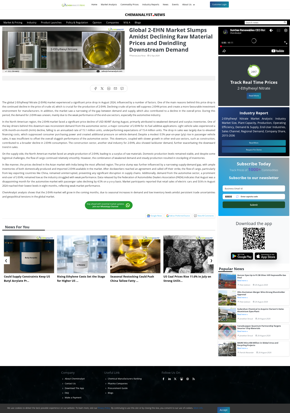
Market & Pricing (12, 22)
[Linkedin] (108, 88)
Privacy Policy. (104, 408)
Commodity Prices (130, 3)
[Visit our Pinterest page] (187, 378)
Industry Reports (150, 3)
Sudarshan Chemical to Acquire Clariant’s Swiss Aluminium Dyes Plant (260, 310)
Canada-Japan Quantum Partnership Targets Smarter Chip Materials (259, 327)
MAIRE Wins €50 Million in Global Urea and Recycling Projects (257, 344)
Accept (223, 410)
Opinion (97, 22)
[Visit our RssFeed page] (193, 378)
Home (94, 3)
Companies (112, 22)
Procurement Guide (117, 388)
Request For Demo (254, 149)
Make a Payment (72, 397)
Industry (31, 22)
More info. (198, 408)
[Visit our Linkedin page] (169, 378)
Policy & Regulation (77, 22)
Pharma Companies (117, 383)
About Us (187, 3)
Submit (254, 204)
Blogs (138, 22)
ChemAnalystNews (145, 14)
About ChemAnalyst (74, 378)
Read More (254, 95)
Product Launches (51, 22)
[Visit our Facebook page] (163, 378)
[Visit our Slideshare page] (181, 378)
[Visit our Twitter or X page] (175, 378)
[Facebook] (95, 88)
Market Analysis (109, 3)
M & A (127, 22)
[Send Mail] (115, 88)
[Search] (285, 22)
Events (175, 3)
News (165, 3)
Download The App (74, 388)
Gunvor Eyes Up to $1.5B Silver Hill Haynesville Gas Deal (261, 276)
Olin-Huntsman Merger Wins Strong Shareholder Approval (261, 293)
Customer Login (219, 4)
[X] (102, 88)
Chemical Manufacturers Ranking (124, 378)
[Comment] (122, 88)
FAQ (66, 392)
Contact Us (70, 383)
